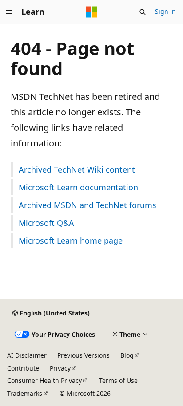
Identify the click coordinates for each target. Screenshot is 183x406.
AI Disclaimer (27, 355)
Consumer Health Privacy (44, 380)
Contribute (23, 368)
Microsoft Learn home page (71, 240)
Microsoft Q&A (46, 222)
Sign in (165, 11)
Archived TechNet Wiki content (77, 169)
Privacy (60, 368)
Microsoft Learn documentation (78, 187)
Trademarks (24, 393)
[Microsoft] (91, 12)
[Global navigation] (9, 12)
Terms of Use (118, 380)
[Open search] (142, 12)
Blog (127, 355)
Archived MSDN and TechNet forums (87, 205)
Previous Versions (83, 355)
